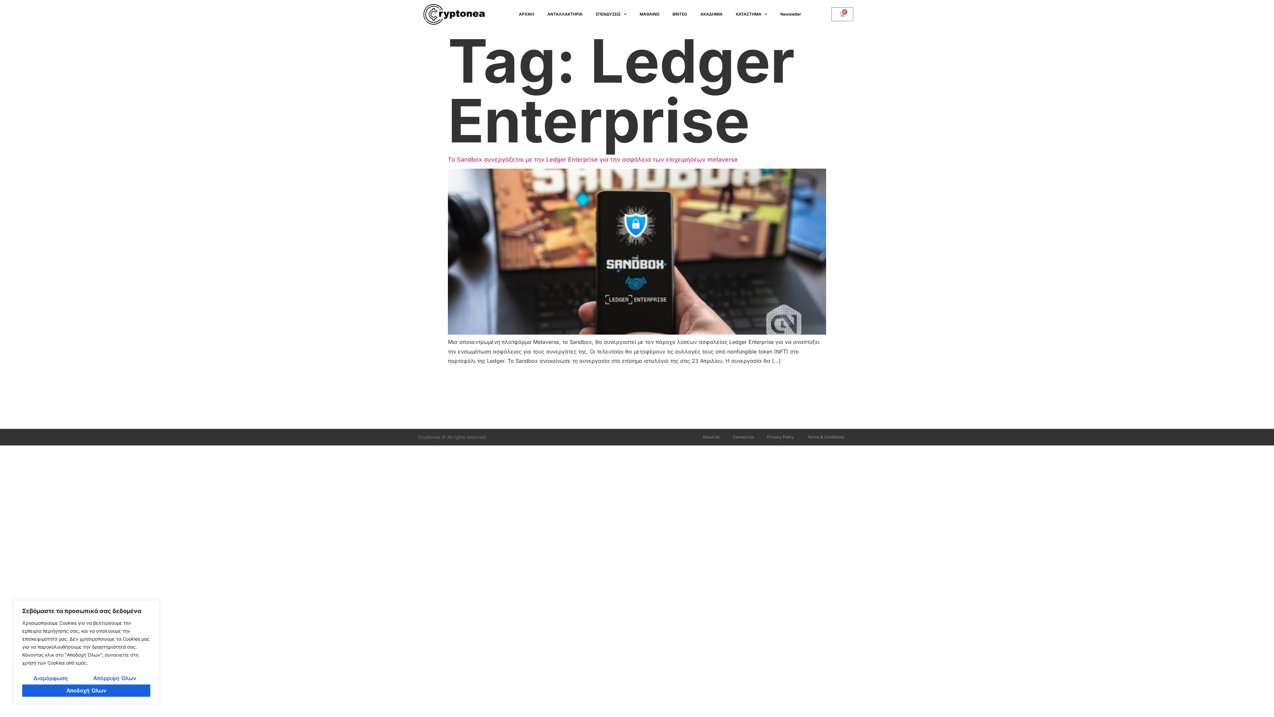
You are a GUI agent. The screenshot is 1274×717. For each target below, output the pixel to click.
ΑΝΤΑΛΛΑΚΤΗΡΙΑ (565, 14)
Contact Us (743, 437)
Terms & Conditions (826, 437)
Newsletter (790, 14)
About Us (711, 437)
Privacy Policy (780, 437)
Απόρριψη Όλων (114, 678)
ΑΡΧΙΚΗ (526, 14)
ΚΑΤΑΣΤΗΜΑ (748, 14)
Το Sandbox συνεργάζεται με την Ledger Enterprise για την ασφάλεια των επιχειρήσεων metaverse (593, 159)
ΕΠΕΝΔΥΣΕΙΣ (608, 14)
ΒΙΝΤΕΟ (679, 14)
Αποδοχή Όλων (86, 690)
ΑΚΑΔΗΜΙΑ (711, 14)
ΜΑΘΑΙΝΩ (649, 14)
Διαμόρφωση (51, 678)
